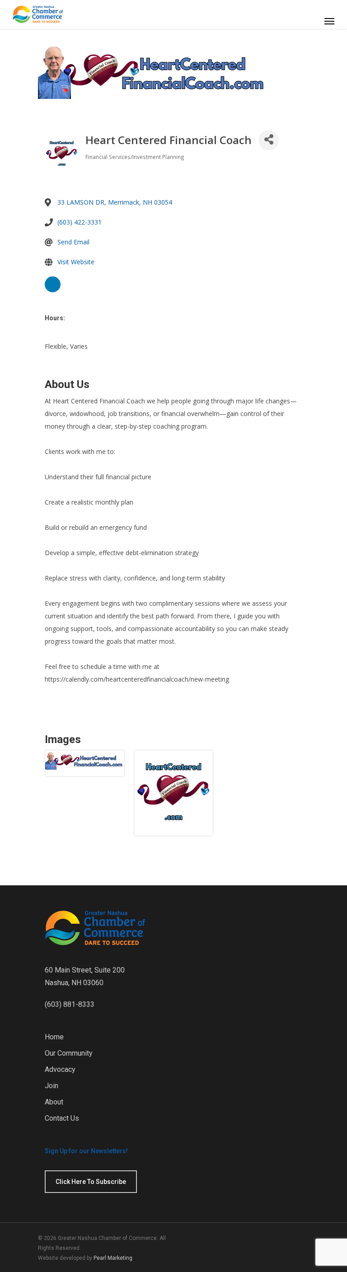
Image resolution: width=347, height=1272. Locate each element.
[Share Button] (268, 140)
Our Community (69, 1053)
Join (51, 1085)
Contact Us (62, 1118)
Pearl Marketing (113, 1258)
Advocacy (60, 1069)
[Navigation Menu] (329, 20)
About (54, 1102)
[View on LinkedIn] (53, 290)
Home (54, 1037)
